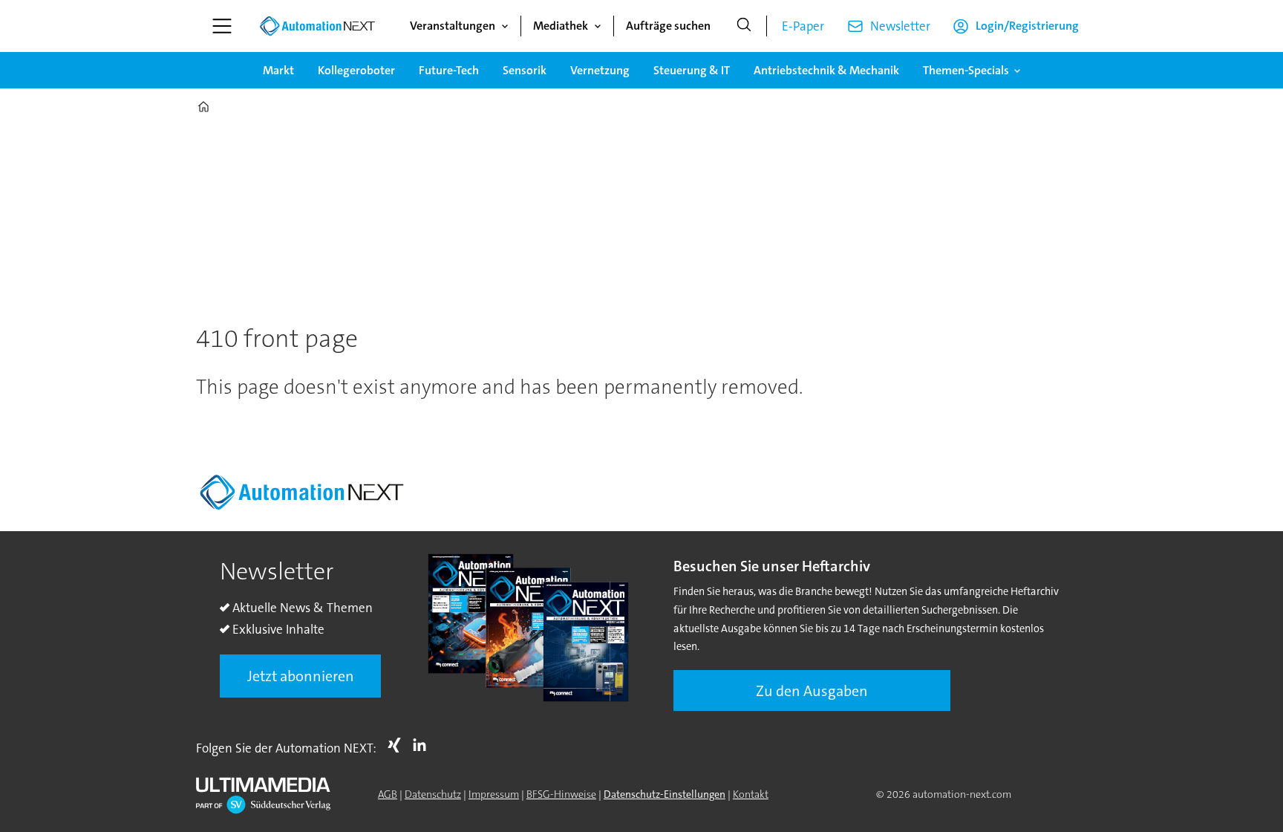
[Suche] (744, 26)
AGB (387, 794)
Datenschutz (433, 794)
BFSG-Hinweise (561, 794)
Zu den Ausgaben (812, 691)
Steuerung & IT (691, 70)
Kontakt (750, 794)
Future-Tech (449, 70)
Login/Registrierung (1027, 25)
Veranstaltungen (452, 25)
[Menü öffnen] (222, 26)
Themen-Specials (966, 70)
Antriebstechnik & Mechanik (826, 70)
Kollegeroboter (356, 70)
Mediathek (560, 25)
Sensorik (524, 70)
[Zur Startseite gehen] (317, 26)
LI (423, 745)
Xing (398, 745)
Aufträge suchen (668, 25)
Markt (278, 70)
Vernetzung (600, 70)
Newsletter (900, 26)
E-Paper (803, 26)
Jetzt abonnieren (300, 676)
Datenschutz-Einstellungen (664, 794)
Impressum (494, 794)
